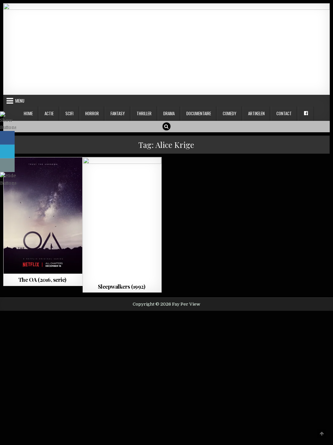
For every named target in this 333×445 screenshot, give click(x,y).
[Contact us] (7, 165)
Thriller (144, 113)
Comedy (229, 113)
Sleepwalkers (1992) (121, 286)
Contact (284, 113)
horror (92, 113)
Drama (169, 113)
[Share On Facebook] (7, 138)
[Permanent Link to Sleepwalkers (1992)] (122, 218)
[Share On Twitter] (7, 151)
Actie (49, 113)
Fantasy (118, 113)
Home (28, 113)
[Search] (166, 126)
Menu (19, 100)
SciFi (69, 113)
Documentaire (198, 113)
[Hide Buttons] (8, 183)
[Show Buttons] (8, 127)
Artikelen (256, 113)
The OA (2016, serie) (42, 279)
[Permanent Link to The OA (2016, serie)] (43, 215)
